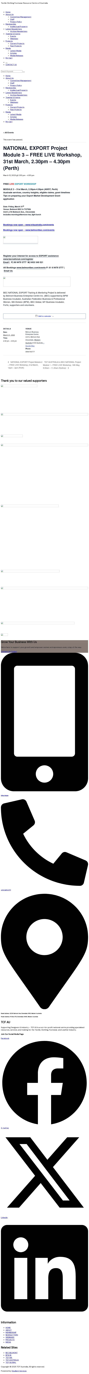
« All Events (8, 132)
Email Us (8, 270)
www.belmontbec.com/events (31, 267)
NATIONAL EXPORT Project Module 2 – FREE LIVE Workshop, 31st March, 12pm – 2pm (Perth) (25, 365)
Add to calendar (44, 316)
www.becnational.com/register (18, 259)
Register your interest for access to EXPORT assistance (31, 255)
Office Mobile (4, 795)
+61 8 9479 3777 (6, 890)
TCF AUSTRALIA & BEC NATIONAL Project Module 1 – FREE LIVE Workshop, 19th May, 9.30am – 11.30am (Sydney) (62, 365)
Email (6, 262)
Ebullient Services (19, 1371)
